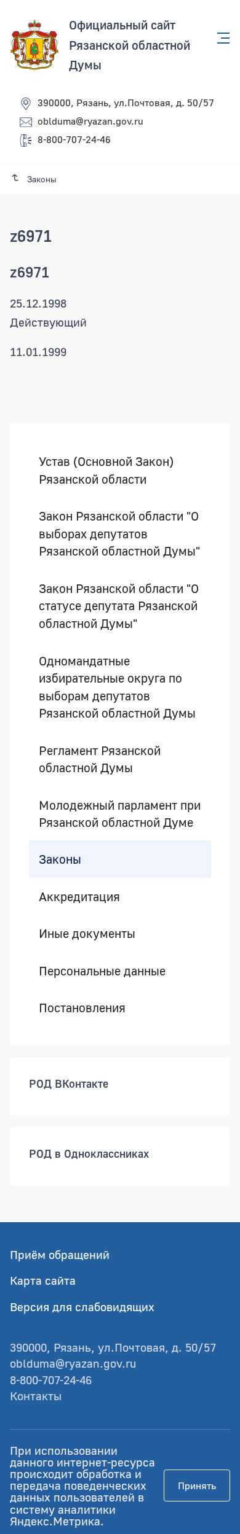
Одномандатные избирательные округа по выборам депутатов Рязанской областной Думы (117, 687)
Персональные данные (102, 970)
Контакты (36, 1396)
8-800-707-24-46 (74, 139)
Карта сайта (43, 1280)
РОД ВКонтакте (68, 1083)
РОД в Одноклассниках (89, 1153)
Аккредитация (79, 896)
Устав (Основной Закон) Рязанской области (106, 470)
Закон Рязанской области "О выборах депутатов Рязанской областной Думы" (119, 533)
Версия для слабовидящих (82, 1307)
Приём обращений (60, 1254)
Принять (197, 1485)
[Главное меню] (219, 38)
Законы (60, 858)
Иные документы (87, 933)
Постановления (82, 1007)
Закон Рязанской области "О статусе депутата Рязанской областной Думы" (119, 605)
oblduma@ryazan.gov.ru (90, 121)
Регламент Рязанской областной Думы (100, 759)
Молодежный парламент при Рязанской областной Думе (120, 813)
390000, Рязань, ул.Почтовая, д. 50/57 (126, 102)
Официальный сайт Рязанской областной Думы (129, 44)
